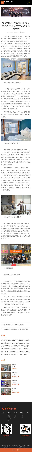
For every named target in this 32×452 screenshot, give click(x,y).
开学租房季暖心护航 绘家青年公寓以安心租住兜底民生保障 (16, 340)
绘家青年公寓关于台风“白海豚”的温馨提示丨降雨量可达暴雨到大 (16, 348)
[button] (3, 12)
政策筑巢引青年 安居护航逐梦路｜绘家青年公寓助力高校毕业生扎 (16, 351)
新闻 (21, 415)
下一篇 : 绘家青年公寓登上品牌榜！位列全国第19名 (15, 329)
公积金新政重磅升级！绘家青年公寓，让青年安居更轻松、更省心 (16, 346)
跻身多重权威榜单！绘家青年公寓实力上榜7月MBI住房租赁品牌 (16, 343)
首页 (2, 413)
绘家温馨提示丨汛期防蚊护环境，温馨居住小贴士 (14, 354)
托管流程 (9, 419)
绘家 (15, 415)
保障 (9, 417)
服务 (9, 415)
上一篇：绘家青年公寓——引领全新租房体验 (12, 324)
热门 (15, 417)
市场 (21, 417)
